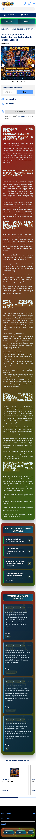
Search (4, 9)
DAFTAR (9, 21)
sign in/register (22, 116)
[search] (18, 9)
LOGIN (26, 21)
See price (5, 790)
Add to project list (19, 112)
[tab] (9, 797)
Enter (25, 92)
